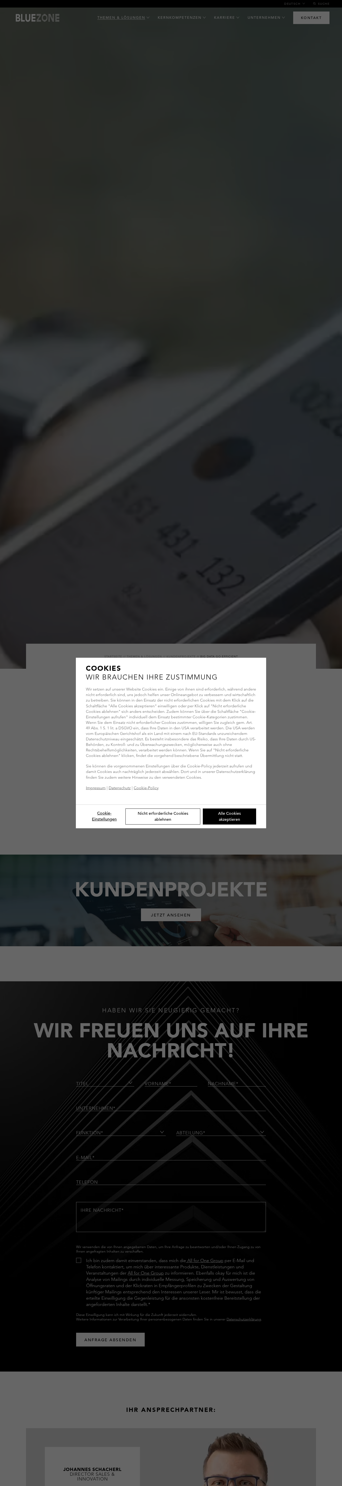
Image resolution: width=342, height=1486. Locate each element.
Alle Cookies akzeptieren (229, 816)
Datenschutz (120, 787)
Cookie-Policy (146, 787)
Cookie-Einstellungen (104, 816)
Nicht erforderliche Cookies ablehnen (163, 816)
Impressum (96, 787)
